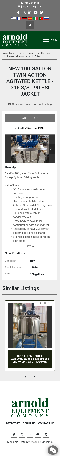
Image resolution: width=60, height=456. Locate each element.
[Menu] (46, 40)
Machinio (47, 442)
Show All (30, 245)
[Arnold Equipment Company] (30, 407)
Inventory (13, 423)
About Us (29, 423)
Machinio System (17, 442)
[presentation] (26, 376)
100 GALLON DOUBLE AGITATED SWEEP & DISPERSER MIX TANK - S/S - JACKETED (29, 359)
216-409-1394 (31, 3)
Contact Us (30, 118)
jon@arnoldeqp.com (31, 6)
